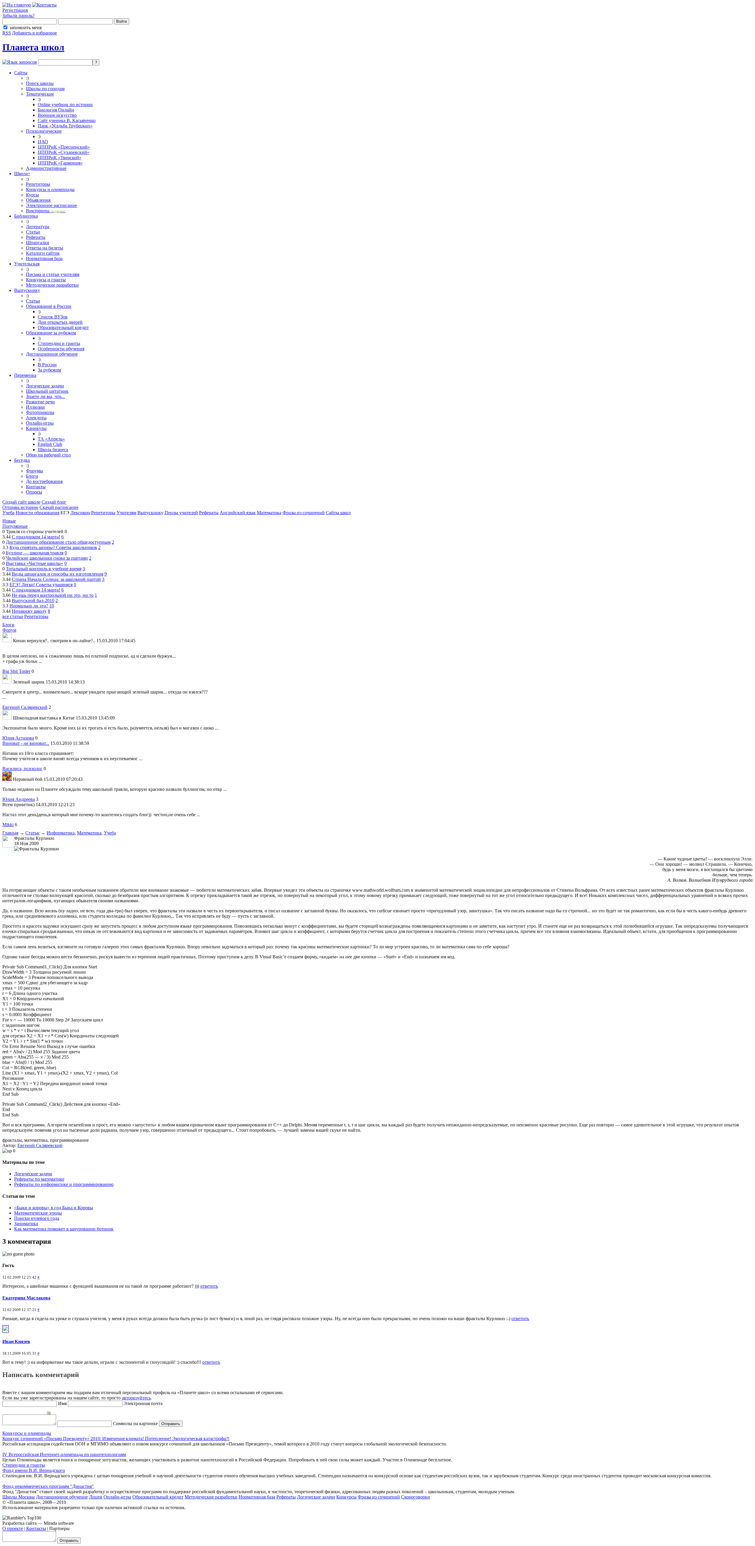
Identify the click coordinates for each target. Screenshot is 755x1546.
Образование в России (48, 306)
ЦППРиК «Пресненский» (64, 146)
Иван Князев (16, 1341)
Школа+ (22, 173)
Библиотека (26, 215)
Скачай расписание (59, 507)
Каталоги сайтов (43, 253)
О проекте (12, 1528)
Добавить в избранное (34, 32)
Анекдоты (36, 417)
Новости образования (37, 512)
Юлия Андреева (18, 799)
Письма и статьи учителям (52, 274)
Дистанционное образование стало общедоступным (58, 542)
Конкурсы (346, 1496)
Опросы (34, 491)
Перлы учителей (181, 512)
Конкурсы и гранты (46, 279)
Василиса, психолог (22, 768)
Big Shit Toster (16, 671)
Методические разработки (52, 284)
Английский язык (238, 512)
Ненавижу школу (29, 611)
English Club (50, 444)
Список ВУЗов (53, 316)
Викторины (46, 210)
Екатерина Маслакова (26, 1297)
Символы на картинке (135, 1423)
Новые (9, 520)
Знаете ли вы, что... (45, 396)
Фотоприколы (40, 412)
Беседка (22, 460)
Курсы (32, 194)
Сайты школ (338, 512)
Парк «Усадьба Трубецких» (65, 125)
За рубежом (49, 369)
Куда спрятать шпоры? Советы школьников (53, 547)
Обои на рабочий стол (48, 454)
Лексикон (80, 512)
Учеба (8, 512)
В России (47, 364)
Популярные (15, 526)
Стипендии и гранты (59, 343)
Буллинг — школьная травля (34, 552)
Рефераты (35, 237)
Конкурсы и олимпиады (50, 189)
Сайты (20, 72)
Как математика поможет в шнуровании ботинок (64, 1228)
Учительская (27, 263)
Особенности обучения (61, 348)
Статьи (33, 231)
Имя (62, 1403)
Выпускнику (27, 290)
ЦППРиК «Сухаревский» (63, 152)
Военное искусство (57, 115)
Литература (37, 226)
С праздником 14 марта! (36, 536)
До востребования (44, 481)
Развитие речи (40, 401)
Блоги (32, 476)
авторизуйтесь (136, 1397)
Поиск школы (40, 83)
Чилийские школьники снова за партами (47, 558)
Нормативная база (44, 258)
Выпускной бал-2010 (33, 600)
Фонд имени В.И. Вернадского (33, 1470)
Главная (10, 832)
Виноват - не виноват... (25, 743)
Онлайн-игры (40, 422)
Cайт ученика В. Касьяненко (67, 120)
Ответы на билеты (44, 247)
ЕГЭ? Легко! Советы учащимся (41, 584)
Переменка (25, 375)
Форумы (34, 470)
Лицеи (95, 1496)
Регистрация (15, 10)
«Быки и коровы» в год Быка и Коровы (53, 1207)
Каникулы (36, 428)
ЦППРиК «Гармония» (60, 162)
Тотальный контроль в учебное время (43, 568)
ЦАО (43, 141)
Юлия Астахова (18, 737)
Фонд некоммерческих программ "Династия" (48, 1486)
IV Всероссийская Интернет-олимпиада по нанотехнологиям (64, 1454)
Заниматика (26, 1223)
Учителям (126, 512)
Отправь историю (20, 507)
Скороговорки (415, 1496)
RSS (6, 32)
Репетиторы (38, 184)
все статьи (12, 616)
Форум (9, 629)
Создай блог (54, 502)
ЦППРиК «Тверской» (59, 157)
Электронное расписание (51, 205)
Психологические (44, 131)
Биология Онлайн (56, 109)
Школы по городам (45, 88)
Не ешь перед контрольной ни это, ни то (52, 595)
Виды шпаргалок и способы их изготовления (57, 573)
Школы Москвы (18, 1496)
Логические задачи (45, 385)
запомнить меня (25, 27)
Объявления (38, 200)
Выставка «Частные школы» (34, 563)
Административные (46, 168)
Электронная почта (142, 1403)
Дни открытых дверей (60, 322)
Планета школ (33, 47)
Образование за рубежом (51, 332)
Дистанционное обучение (52, 353)
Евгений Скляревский (24, 707)
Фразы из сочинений (304, 512)
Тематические (40, 93)
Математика (269, 512)
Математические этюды (38, 1212)
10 (51, 605)
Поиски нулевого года (36, 1218)
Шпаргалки (37, 242)
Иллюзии (35, 407)
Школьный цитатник (47, 391)
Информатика (61, 832)
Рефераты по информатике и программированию (64, 1184)
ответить (209, 1286)
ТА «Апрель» (51, 438)
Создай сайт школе (21, 502)
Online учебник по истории (65, 104)
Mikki (8, 824)
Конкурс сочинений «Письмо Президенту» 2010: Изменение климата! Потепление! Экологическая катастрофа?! (115, 1438)
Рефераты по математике (39, 1179)
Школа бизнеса (53, 449)
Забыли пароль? (18, 15)
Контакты (36, 486)
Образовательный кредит (63, 327)
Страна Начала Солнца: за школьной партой (56, 579)
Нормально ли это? (28, 605)
